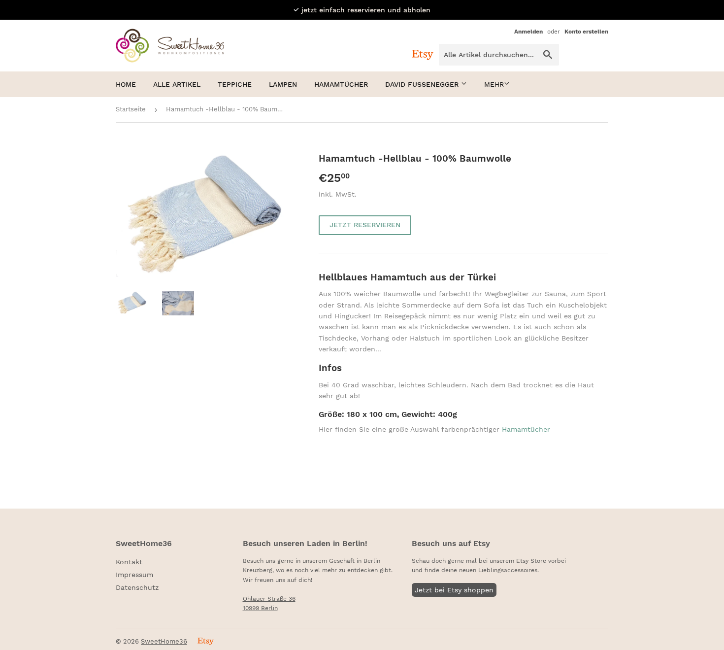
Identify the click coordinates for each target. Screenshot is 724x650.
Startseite (131, 109)
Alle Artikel (176, 84)
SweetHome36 (164, 641)
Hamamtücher (341, 84)
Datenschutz (137, 587)
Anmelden (528, 31)
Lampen (283, 84)
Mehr (494, 84)
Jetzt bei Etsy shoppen (454, 590)
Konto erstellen (586, 31)
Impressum (134, 575)
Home (126, 84)
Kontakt (129, 562)
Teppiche (235, 84)
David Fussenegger (423, 84)
